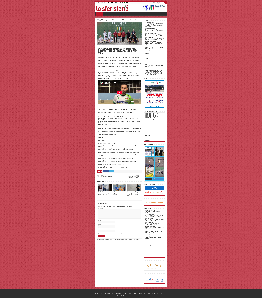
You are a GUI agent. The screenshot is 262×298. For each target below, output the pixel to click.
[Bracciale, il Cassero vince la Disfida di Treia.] (149, 162)
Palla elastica (145, 13)
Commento (101, 208)
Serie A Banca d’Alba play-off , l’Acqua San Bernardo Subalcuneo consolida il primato (133, 193)
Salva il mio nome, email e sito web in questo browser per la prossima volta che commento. (118, 233)
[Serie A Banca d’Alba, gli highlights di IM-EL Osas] (159, 162)
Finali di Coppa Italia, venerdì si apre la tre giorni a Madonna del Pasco (104, 193)
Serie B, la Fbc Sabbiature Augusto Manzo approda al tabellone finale (119, 193)
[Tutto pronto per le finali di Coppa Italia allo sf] (149, 151)
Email (99, 224)
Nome (100, 220)
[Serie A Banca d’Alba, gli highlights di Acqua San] (159, 172)
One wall (133, 13)
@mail (165, 291)
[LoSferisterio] (112, 7)
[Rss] (152, 2)
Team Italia (151, 13)
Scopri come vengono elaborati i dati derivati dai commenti (128, 239)
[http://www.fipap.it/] (153, 7)
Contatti (116, 2)
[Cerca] (166, 3)
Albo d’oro (121, 2)
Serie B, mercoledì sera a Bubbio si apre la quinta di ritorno (133, 177)
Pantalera (105, 13)
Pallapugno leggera (126, 13)
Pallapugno (99, 13)
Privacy (112, 2)
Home (108, 2)
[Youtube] (156, 2)
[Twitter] (154, 2)
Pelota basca (138, 13)
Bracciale (110, 13)
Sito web (100, 228)
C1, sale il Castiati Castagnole (106, 176)
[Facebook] (153, 2)
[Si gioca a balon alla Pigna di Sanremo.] (149, 172)
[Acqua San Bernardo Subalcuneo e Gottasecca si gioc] (159, 151)
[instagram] (157, 2)
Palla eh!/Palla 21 (117, 13)
